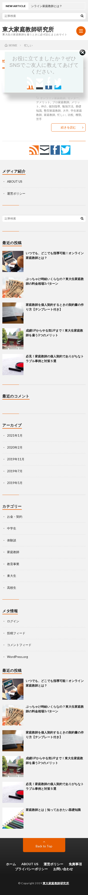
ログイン (13, 621)
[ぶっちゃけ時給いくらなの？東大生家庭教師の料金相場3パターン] (12, 287)
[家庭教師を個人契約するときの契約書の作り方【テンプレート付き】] (12, 313)
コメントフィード (19, 645)
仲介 (44, 106)
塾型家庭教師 (52, 110)
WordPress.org (17, 657)
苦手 (39, 118)
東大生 (11, 576)
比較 (70, 114)
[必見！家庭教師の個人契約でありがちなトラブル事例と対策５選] (12, 364)
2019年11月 (15, 459)
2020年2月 (15, 447)
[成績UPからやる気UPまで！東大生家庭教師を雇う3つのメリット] (12, 338)
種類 (78, 114)
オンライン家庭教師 (52, 97)
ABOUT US (14, 181)
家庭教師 (49, 114)
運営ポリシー (16, 193)
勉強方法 (67, 106)
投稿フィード (16, 633)
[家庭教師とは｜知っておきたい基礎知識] (12, 818)
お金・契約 (14, 516)
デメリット (43, 102)
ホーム (11, 864)
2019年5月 (15, 483)
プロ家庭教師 (60, 102)
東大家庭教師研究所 (28, 29)
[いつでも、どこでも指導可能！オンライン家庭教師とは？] (12, 261)
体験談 (11, 540)
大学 (66, 110)
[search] (82, 15)
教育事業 (13, 564)
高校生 (11, 587)
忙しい (61, 114)
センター (73, 97)
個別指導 (54, 106)
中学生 (11, 528)
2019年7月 (15, 471)
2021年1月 (15, 435)
